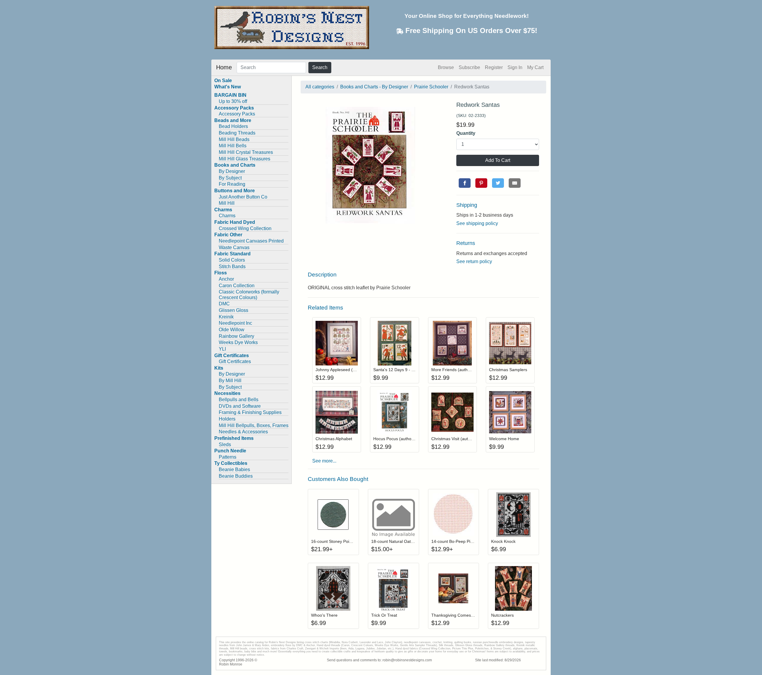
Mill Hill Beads (234, 139)
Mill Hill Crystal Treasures (246, 152)
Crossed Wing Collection (245, 228)
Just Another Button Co (243, 196)
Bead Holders (233, 126)
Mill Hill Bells (232, 145)
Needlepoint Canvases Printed (251, 240)
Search (319, 67)
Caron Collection (236, 285)
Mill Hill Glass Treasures (244, 158)
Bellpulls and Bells (238, 399)
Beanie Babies (234, 469)
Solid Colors (232, 259)
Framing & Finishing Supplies (250, 412)
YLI (222, 348)
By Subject (230, 177)
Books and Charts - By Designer (374, 86)
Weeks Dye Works (238, 342)
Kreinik (226, 316)
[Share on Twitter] (498, 183)
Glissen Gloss (233, 310)
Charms (227, 215)
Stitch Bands (232, 266)
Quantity (465, 133)
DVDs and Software (240, 406)
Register (494, 67)
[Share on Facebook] (465, 183)
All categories (319, 86)
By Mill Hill (230, 380)
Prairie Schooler (431, 86)
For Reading (232, 184)
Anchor (226, 279)
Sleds (225, 444)
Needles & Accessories (243, 431)
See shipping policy (477, 223)
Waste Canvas (234, 247)
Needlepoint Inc (235, 323)
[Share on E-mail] (515, 183)
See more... (324, 460)
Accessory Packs (237, 113)
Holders (227, 418)
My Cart (535, 67)
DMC (224, 303)
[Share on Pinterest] (481, 183)
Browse (446, 67)
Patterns (227, 457)
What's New (227, 86)
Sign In (515, 67)
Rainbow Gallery (236, 336)
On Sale (223, 80)
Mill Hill (227, 203)
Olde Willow (231, 329)
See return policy (474, 261)
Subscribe (469, 67)
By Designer (232, 171)
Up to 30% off (233, 101)
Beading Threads (237, 132)
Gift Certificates (235, 361)
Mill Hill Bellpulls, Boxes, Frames (253, 425)
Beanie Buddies (236, 476)
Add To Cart (497, 160)
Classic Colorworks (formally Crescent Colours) (249, 294)
